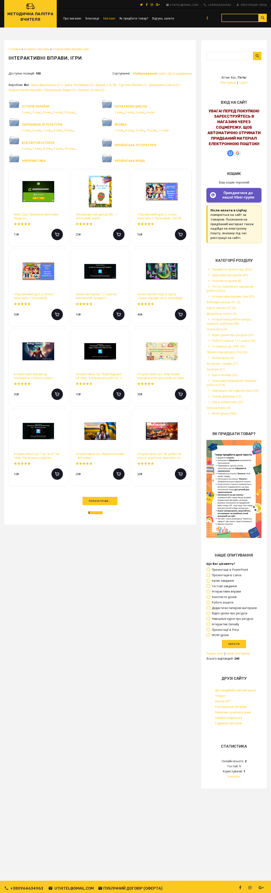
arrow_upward (261, 883)
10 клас (69, 112)
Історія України (36, 106)
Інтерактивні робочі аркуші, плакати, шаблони (229, 321)
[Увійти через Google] (237, 153)
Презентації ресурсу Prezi (227, 352)
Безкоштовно (219, 408)
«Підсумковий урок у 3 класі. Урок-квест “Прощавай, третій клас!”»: (159, 216)
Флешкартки (223, 358)
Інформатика (34, 161)
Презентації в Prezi (225, 630)
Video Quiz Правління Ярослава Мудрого (36, 216)
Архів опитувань (238, 653)
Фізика (121, 125)
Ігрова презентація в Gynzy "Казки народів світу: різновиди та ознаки (159, 296)
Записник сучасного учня (233, 712)
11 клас (164, 130)
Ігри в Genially (225, 375)
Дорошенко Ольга (164, 85)
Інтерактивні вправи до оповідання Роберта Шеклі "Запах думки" (33, 376)
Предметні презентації (232, 269)
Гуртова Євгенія (133, 85)
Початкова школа (131, 106)
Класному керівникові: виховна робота (231, 383)
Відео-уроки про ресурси (229, 613)
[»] (108, 512)
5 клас (26, 112)
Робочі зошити (222, 602)
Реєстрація (249, 4)
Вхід (263, 4)
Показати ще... (100, 501)
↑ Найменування (144, 73)
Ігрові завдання (223, 581)
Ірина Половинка (79, 85)
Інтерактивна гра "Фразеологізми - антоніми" (100, 456)
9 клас (58, 112)
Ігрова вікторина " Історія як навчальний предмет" (96, 296)
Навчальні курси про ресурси (232, 619)
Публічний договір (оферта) (132, 888)
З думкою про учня (228, 723)
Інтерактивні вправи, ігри (233, 296)
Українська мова (130, 161)
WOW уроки (224, 413)
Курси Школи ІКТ (221, 308)
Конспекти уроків (226, 281)
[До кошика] (57, 234)
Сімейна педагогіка (228, 718)
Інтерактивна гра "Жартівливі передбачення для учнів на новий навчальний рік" (161, 376)
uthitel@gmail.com (184, 4)
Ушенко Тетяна (91, 90)
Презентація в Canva (226, 575)
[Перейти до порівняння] (61, 195)
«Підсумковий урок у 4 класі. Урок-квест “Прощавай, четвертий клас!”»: (34, 296)
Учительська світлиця (230, 707)
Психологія (217, 329)
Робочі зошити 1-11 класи (234, 341)
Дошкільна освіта (221, 313)
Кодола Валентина (25, 90)
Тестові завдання (224, 586)
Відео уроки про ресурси (232, 335)
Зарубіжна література (42, 125)
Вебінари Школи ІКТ (223, 302)
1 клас (119, 112)
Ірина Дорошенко (46, 85)
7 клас (36, 112)
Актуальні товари (222, 363)
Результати (214, 653)
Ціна (162, 73)
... (77, 112)
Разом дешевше (226, 396)
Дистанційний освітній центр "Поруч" (235, 693)
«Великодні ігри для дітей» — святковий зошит (97, 216)
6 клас (36, 130)
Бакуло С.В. (106, 85)
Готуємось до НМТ (229, 346)
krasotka (234, 776)
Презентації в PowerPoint (230, 570)
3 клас (140, 112)
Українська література (135, 145)
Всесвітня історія (38, 143)
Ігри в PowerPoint (227, 402)
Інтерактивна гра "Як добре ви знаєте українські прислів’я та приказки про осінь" (159, 456)
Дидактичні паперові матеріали (234, 608)
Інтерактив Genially (225, 624)
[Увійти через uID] (230, 153)
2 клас (129, 112)
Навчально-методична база (235, 391)
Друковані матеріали (230, 275)
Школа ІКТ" (223, 701)
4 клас (150, 112)
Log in (243, 82)
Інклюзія (216, 369)
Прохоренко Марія (60, 90)
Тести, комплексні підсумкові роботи (230, 288)
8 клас (47, 112)
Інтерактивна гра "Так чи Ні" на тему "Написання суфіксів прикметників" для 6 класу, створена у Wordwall (36, 456)
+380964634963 (219, 4)
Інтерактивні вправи (226, 592)
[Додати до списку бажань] (61, 181)
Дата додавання (180, 73)
